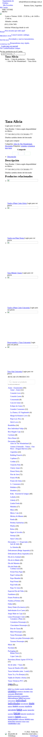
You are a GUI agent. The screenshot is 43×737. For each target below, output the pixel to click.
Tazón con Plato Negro (16, 238)
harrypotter (26, 698)
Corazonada (14, 400)
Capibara (13, 458)
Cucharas (11, 435)
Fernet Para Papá (16, 572)
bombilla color (29, 689)
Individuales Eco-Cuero (16, 610)
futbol (21, 698)
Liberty (12, 500)
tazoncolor (24, 717)
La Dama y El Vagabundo (19, 412)
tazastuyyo (11, 717)
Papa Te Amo (15, 588)
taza (6, 148)
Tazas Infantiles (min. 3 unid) (18, 671)
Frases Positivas (13, 598)
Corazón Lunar (15, 396)
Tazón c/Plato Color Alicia (17, 203)
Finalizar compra (14, 48)
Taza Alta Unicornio (14, 372)
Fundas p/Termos (14, 601)
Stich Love (14, 422)
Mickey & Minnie (16, 516)
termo (32, 719)
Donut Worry (15, 471)
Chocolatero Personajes (18, 625)
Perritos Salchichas (17, 523)
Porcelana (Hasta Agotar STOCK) (20, 660)
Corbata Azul (15, 569)
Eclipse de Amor (16, 406)
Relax (12, 529)
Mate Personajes (16, 632)
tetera (24, 721)
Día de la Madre (14, 560)
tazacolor (31, 710)
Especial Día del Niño (16, 591)
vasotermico (12, 723)
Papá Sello (14, 585)
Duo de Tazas (15, 629)
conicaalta (11, 694)
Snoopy (13, 536)
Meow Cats (14, 513)
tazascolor (23, 714)
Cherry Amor (15, 468)
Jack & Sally (14, 544)
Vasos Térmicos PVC (16, 681)
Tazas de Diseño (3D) (16, 668)
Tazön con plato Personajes (20, 638)
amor (10, 689)
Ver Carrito (4, 48)
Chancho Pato (15, 465)
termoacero (19, 721)
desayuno (19, 694)
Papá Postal (14, 581)
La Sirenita (14, 547)
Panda (12, 519)
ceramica (24, 146)
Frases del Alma (16, 481)
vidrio (18, 723)
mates (15, 706)
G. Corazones (15, 484)
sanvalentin (12, 710)
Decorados (9, 146)
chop (31, 691)
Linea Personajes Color (16, 617)
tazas (10, 148)
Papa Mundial (15, 578)
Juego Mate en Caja (15, 614)
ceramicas (31, 146)
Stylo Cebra (14, 539)
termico (27, 719)
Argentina (13, 452)
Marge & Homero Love (18, 416)
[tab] (22, 157)
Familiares (11, 594)
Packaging (11, 651)
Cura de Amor (15, 403)
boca (13, 689)
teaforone (21, 719)
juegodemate (24, 704)
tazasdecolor (30, 714)
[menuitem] (12, 31)
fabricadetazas (13, 698)
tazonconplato (13, 719)
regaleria (28, 706)
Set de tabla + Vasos (15, 665)
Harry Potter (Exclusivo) (17, 607)
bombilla (22, 689)
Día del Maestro (13, 563)
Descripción (11, 157)
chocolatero (26, 691)
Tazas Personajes (16, 635)
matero (10, 706)
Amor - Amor (15, 390)
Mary (12, 510)
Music (10, 645)
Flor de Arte (14, 474)
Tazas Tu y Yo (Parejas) (16, 674)
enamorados (25, 696)
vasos (27, 721)
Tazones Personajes (17, 641)
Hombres (13, 490)
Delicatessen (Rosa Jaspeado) (18, 554)
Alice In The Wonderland (23, 144)
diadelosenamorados (14, 696)
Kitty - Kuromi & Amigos (19, 494)
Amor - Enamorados (15, 388)
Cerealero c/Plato (16, 619)
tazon (18, 716)
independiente (11, 700)
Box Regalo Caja (14, 432)
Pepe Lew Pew (15, 419)
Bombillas (11, 425)
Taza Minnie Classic (14, 273)
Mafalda (13, 507)
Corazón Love (15, 393)
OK (35, 4)
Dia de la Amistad (14, 557)
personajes (21, 706)
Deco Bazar (12, 438)
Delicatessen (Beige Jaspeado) (19, 550)
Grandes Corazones (17, 409)
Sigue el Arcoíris (16, 532)
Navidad (11, 648)
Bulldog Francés (16, 455)
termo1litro (11, 721)
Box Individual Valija (15, 428)
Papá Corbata (15, 575)
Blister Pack (14, 653)
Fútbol (10, 604)
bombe (17, 689)
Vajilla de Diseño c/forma (17, 678)
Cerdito (13, 462)
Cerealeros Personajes (18, 622)
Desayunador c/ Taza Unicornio (19, 342)
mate (31, 703)
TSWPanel (34, 736)
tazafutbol (10, 713)
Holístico (13, 487)
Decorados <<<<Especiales (18, 542)
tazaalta (24, 710)
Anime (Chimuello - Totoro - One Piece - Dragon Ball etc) (22, 448)
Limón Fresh (14, 503)
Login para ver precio (9, 46)
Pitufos (12, 526)
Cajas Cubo (14, 656)
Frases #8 (13, 478)
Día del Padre (13, 567)
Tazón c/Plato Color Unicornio (18, 308)
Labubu (13, 497)
